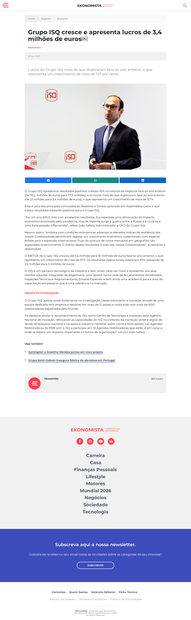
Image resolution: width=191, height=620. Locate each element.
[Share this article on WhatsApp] (95, 180)
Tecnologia (95, 512)
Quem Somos (78, 592)
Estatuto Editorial (103, 592)
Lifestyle (95, 476)
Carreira (95, 455)
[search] (185, 5)
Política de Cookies (62, 599)
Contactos (58, 592)
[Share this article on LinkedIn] (143, 180)
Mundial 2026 (95, 490)
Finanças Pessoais (95, 469)
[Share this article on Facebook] (48, 180)
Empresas (62, 19)
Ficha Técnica (128, 592)
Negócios (46, 19)
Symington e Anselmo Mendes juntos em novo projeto (65, 352)
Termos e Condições (93, 599)
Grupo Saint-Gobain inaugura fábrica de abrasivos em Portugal (71, 360)
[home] (95, 5)
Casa (95, 462)
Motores (95, 483)
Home (31, 19)
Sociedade (95, 504)
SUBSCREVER (95, 565)
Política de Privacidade (126, 599)
